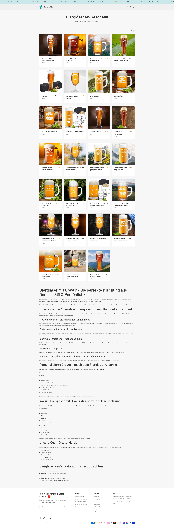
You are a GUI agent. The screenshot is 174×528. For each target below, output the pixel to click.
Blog (76, 506)
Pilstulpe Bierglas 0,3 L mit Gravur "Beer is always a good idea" (49, 240)
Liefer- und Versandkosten (100, 506)
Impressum (96, 496)
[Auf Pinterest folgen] (47, 518)
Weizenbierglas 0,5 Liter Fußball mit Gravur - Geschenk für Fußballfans (121, 60)
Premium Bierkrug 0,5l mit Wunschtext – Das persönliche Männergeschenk (121, 169)
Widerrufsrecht (97, 504)
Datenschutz (97, 499)
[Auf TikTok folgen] (51, 518)
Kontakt (96, 509)
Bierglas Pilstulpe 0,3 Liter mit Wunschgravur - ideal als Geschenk (73, 96)
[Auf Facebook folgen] (40, 518)
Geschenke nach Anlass (93, 7)
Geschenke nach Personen (77, 7)
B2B (95, 511)
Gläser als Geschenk (62, 7)
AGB (95, 501)
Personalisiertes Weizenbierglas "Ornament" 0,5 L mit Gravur (120, 133)
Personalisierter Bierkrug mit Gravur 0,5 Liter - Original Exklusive (97, 169)
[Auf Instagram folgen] (44, 518)
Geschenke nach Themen (109, 7)
